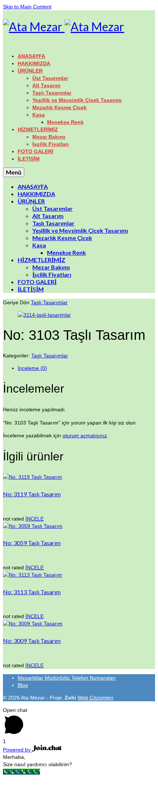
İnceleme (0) (32, 368)
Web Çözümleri (95, 698)
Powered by (17, 750)
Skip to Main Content (27, 7)
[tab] (86, 368)
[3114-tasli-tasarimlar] (44, 315)
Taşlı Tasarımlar (49, 302)
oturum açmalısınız (84, 435)
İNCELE (34, 519)
